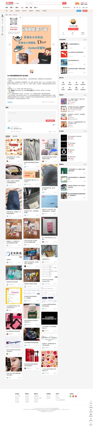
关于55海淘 (17, 396)
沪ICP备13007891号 (27, 409)
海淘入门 (48, 396)
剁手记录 (24, 10)
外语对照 (76, 89)
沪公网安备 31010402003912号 (46, 411)
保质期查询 (70, 89)
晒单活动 (44, 10)
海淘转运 (38, 10)
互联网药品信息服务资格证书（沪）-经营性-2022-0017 (59, 409)
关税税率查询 (83, 84)
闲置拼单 (31, 10)
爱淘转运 (10, 102)
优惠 (11, 7)
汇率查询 (76, 84)
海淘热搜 (48, 398)
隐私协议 (17, 398)
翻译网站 (63, 89)
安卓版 (56, 396)
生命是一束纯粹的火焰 (15, 127)
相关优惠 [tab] (15, 136)
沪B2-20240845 (45, 409)
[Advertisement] (73, 211)
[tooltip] (13, 26)
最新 (11, 10)
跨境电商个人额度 (38, 398)
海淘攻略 (17, 10)
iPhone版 (57, 398)
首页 (7, 14)
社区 (7, 10)
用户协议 (17, 400)
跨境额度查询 (83, 89)
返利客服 (27, 400)
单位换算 (69, 84)
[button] (17, 3)
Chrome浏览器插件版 (60, 400)
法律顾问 (27, 401)
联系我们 (27, 398)
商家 (17, 7)
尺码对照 (63, 84)
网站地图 (17, 401)
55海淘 (9, 3)
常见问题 (27, 396)
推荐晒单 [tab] (8, 136)
